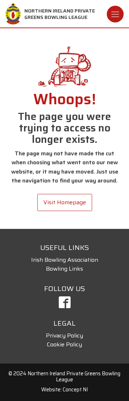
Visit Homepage (64, 202)
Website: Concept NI (64, 390)
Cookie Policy (64, 344)
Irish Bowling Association (64, 259)
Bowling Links (64, 268)
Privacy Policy (64, 335)
